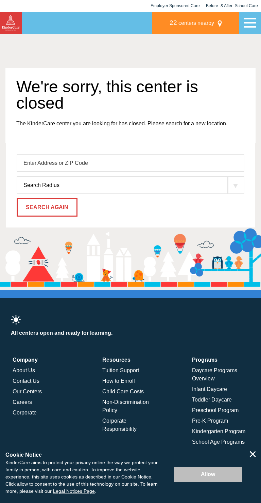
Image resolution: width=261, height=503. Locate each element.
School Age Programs (218, 442)
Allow (208, 474)
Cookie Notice (136, 477)
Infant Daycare (209, 389)
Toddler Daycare (212, 400)
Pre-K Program (210, 421)
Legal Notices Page (74, 491)
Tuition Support (120, 370)
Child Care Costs (123, 391)
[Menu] (250, 23)
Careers (22, 402)
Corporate (25, 412)
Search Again (47, 207)
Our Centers (27, 391)
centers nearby (192, 22)
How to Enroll (118, 381)
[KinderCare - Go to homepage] (11, 23)
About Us (24, 370)
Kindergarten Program (218, 431)
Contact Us (26, 381)
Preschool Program (215, 410)
